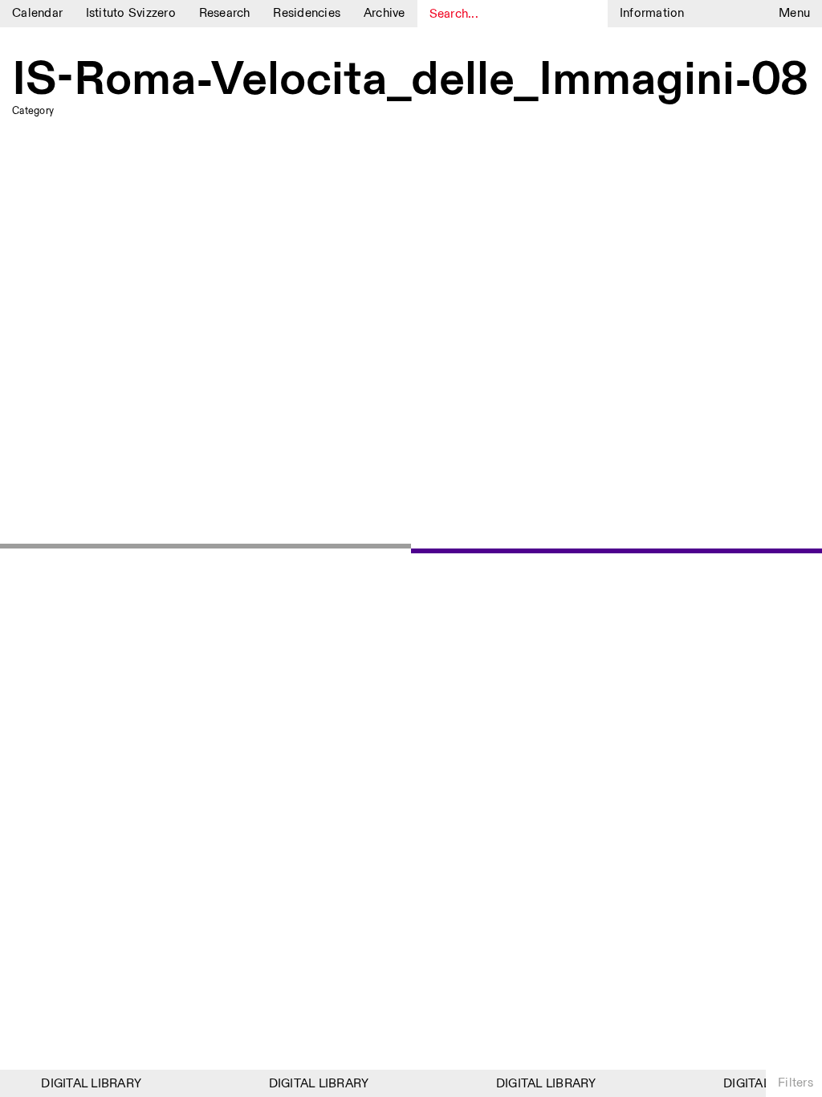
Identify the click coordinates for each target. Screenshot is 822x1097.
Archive (384, 13)
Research (224, 13)
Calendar (37, 13)
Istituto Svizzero (131, 13)
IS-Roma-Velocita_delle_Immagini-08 (410, 80)
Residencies (306, 13)
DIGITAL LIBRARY (87, 1083)
